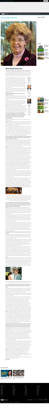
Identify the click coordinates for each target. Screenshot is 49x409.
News (13, 13)
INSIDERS (25, 13)
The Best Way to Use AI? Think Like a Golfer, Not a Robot (46, 58)
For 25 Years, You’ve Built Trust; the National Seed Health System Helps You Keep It (46, 54)
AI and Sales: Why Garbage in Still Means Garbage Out (46, 46)
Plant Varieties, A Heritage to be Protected (46, 107)
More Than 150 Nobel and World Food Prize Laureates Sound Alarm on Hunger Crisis (18, 378)
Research (22, 13)
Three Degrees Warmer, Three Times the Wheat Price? (46, 103)
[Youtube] (41, 399)
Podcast (36, 13)
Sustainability (19, 13)
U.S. (9, 13)
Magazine (29, 13)
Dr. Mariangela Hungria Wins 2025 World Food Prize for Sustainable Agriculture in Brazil (6, 378)
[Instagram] (38, 399)
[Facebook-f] (34, 399)
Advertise (39, 13)
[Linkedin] (40, 399)
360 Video (32, 13)
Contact (7, 402)
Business (16, 13)
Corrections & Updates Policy (17, 402)
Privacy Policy (10, 402)
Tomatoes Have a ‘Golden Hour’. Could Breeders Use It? (46, 111)
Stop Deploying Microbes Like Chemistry (46, 50)
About (1, 402)
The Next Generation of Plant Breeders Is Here (46, 100)
